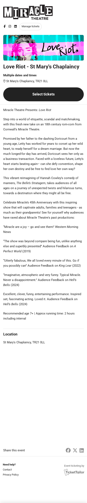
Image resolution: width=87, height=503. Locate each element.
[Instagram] (9, 26)
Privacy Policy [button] (11, 474)
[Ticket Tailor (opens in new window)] (74, 472)
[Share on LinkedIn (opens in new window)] (82, 450)
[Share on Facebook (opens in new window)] (68, 450)
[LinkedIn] (15, 26)
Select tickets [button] (43, 94)
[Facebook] (4, 26)
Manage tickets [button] (30, 26)
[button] (10, 469)
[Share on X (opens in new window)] (75, 450)
